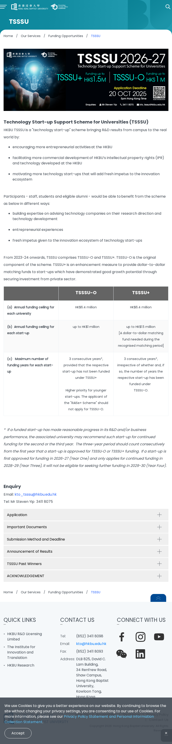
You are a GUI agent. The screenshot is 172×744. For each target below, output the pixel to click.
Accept (18, 733)
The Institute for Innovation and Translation (21, 652)
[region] (86, 351)
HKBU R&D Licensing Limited (24, 636)
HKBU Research (20, 665)
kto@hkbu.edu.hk (91, 643)
